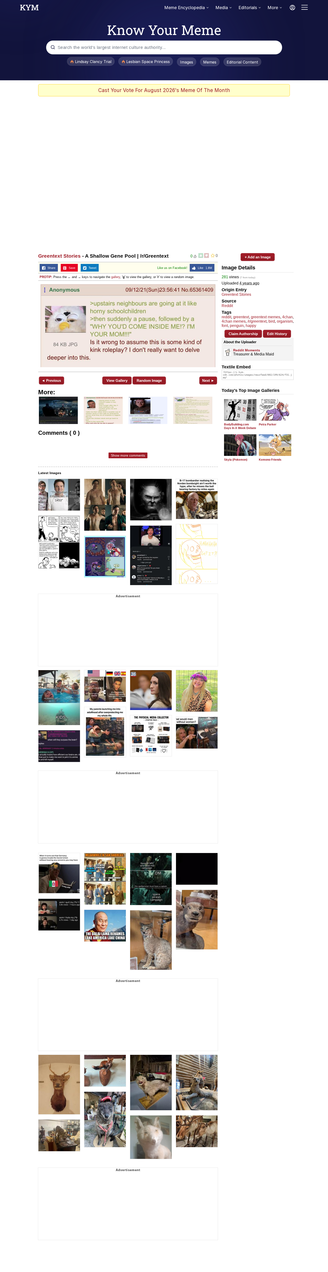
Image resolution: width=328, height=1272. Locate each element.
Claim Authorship (243, 334)
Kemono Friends (270, 459)
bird (271, 321)
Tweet (91, 268)
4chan (287, 317)
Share (50, 268)
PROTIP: (46, 277)
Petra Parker (267, 424)
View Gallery (117, 380)
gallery (115, 277)
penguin (237, 326)
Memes (209, 62)
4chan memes (234, 321)
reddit (226, 317)
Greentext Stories (59, 256)
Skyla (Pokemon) (235, 459)
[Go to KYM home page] (29, 8)
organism (285, 321)
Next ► (208, 380)
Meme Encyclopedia (184, 7)
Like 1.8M (204, 268)
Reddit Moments (246, 350)
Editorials (247, 7)
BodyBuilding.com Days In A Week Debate (240, 426)
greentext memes (265, 317)
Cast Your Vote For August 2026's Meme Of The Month (164, 90)
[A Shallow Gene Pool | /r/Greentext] (128, 325)
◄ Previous (51, 380)
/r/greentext (257, 321)
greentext (241, 317)
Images (186, 62)
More (272, 7)
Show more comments (128, 455)
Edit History (277, 334)
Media (221, 7)
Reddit (227, 306)
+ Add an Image (258, 257)
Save (71, 268)
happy (251, 326)
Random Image (149, 380)
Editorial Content (242, 62)
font (225, 326)
